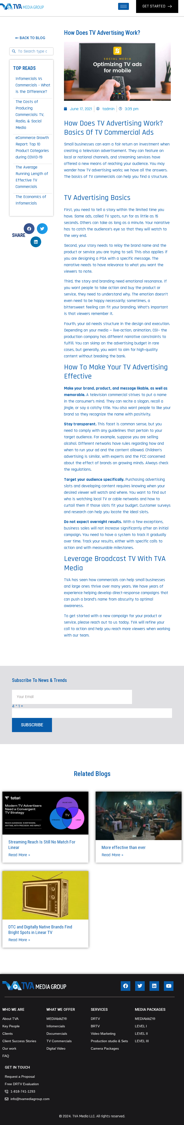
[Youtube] (168, 986)
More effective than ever (124, 847)
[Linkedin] (154, 986)
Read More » (19, 855)
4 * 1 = (17, 706)
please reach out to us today (103, 622)
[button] (29, 228)
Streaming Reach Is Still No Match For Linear (41, 844)
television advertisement (104, 150)
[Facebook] (125, 986)
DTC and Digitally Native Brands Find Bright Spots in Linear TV (40, 929)
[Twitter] (140, 986)
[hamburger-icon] (123, 6)
